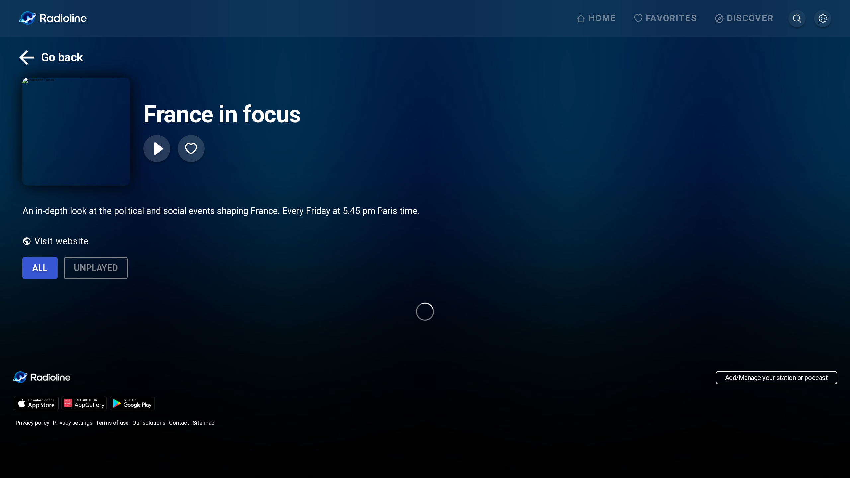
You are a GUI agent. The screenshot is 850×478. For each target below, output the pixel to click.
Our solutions (148, 422)
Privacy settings (72, 422)
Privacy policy (32, 422)
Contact (179, 422)
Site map (203, 422)
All (40, 268)
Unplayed (96, 268)
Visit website (61, 241)
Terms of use (112, 422)
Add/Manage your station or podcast (776, 378)
